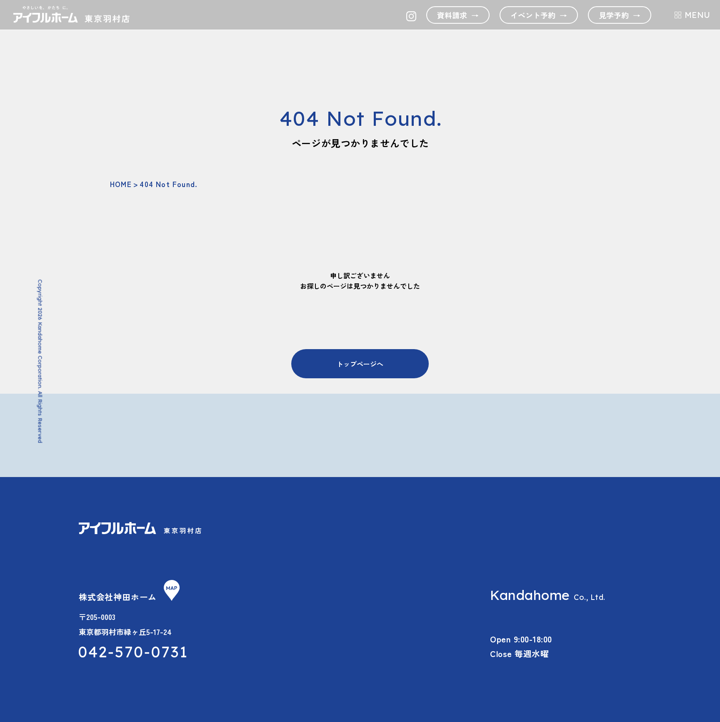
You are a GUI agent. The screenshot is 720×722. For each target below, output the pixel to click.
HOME (121, 184)
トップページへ (360, 364)
